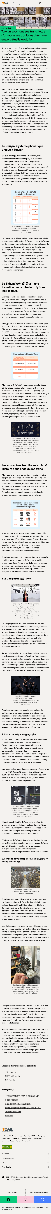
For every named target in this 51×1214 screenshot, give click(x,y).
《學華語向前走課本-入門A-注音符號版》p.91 (22, 1096)
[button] (40, 3)
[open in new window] (8, 1199)
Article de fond (7, 28)
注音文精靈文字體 (11, 1100)
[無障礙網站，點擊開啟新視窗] (7, 1147)
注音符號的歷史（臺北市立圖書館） (18, 1104)
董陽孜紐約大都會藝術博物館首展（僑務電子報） (23, 1108)
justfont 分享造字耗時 (13, 1112)
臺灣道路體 (9, 1116)
